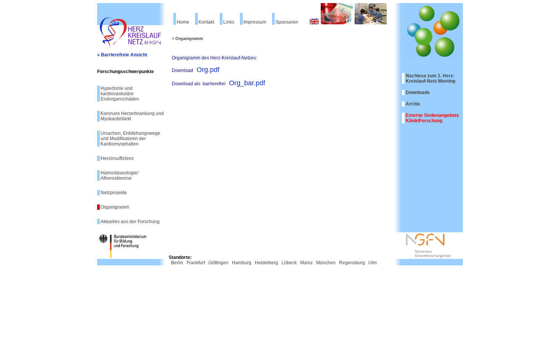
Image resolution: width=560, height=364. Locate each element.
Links (228, 22)
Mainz (306, 262)
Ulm (372, 262)
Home (183, 22)
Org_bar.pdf (247, 83)
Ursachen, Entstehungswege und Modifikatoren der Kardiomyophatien (130, 139)
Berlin (177, 262)
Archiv (413, 104)
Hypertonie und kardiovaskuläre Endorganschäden (120, 94)
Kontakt (206, 22)
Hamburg (241, 262)
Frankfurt (196, 262)
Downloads (418, 92)
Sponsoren (286, 22)
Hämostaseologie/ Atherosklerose (119, 175)
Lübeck (289, 262)
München (326, 262)
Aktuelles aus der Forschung (130, 221)
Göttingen (218, 262)
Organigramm (115, 207)
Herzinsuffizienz (117, 158)
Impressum (254, 22)
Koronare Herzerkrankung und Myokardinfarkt (132, 116)
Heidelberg (266, 262)
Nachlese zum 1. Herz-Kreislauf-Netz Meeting (430, 78)
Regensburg (352, 262)
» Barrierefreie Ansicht (122, 54)
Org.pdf (208, 69)
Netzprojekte (114, 192)
